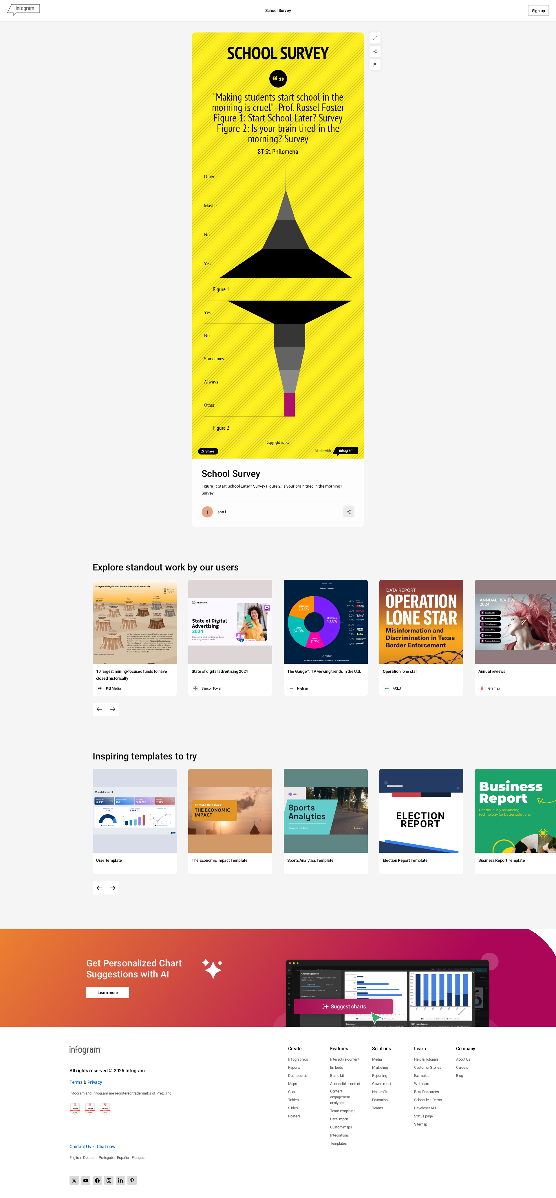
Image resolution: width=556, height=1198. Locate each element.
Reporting (379, 1075)
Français (138, 1157)
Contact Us (80, 1146)
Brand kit (337, 1075)
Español (123, 1157)
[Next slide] (112, 709)
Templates (338, 1143)
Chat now (106, 1146)
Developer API (425, 1108)
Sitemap (420, 1124)
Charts (293, 1092)
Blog (459, 1075)
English (75, 1157)
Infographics (298, 1059)
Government (381, 1083)
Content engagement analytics (340, 1097)
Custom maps (341, 1127)
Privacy (94, 1082)
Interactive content (344, 1059)
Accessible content (345, 1083)
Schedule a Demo (428, 1100)
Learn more (108, 992)
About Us (463, 1059)
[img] (286, 263)
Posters (294, 1116)
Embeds (336, 1067)
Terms (76, 1082)
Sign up (538, 10)
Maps (292, 1083)
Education (379, 1100)
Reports (294, 1067)
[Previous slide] (99, 709)
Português (107, 1157)
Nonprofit (379, 1092)
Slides (293, 1108)
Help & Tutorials (426, 1059)
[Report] (375, 64)
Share (209, 451)
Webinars (421, 1083)
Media (377, 1059)
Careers (462, 1067)
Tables (293, 1100)
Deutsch (89, 1157)
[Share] (375, 51)
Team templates (343, 1111)
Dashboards (297, 1075)
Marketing (380, 1067)
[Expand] (375, 37)
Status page (423, 1116)
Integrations (339, 1135)
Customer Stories (427, 1067)
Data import (339, 1119)
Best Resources (426, 1092)
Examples (421, 1075)
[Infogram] (23, 10)
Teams (377, 1108)
